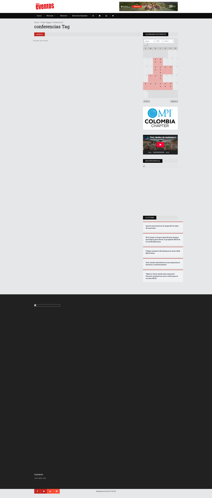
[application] (160, 144)
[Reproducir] (146, 152)
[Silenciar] (171, 152)
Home (36, 22)
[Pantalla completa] (175, 152)
